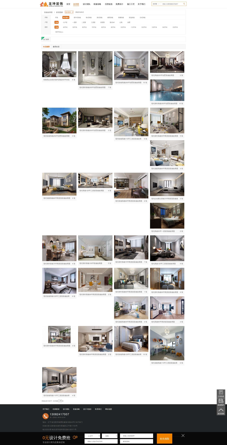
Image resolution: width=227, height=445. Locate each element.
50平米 (75, 27)
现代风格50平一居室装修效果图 (163, 231)
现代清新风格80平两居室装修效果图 (164, 168)
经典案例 (56, 409)
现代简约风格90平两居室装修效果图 (164, 136)
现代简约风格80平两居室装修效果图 (128, 292)
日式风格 (142, 17)
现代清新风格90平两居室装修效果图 (128, 322)
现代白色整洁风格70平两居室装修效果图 (164, 199)
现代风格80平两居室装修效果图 (163, 322)
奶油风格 (132, 17)
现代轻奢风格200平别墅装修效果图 (128, 82)
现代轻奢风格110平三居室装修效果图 (128, 139)
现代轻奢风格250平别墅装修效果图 (57, 136)
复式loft (112, 22)
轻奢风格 (121, 17)
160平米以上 (59, 32)
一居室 (74, 22)
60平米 (84, 27)
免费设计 (119, 4)
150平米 (175, 27)
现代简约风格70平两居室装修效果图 (57, 263)
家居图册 (59, 12)
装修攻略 (97, 4)
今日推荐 (46, 46)
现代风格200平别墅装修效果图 (162, 75)
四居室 (102, 22)
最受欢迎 (56, 46)
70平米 (94, 27)
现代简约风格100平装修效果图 (90, 263)
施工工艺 (131, 4)
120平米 (144, 27)
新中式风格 (77, 17)
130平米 (154, 27)
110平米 (133, 27)
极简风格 (110, 17)
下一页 (52, 401)
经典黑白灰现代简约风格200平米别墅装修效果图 (57, 80)
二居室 (84, 22)
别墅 (128, 22)
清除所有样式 (79, 12)
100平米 (123, 27)
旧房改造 (109, 4)
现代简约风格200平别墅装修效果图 (92, 87)
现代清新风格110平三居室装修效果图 (164, 363)
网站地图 (108, 409)
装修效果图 (48, 12)
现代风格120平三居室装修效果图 (91, 190)
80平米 (103, 27)
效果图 (76, 4)
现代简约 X (69, 12)
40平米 (65, 27)
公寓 (121, 22)
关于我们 (141, 4)
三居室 (93, 22)
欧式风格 (89, 17)
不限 (56, 17)
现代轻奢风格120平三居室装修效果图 (57, 296)
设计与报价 (87, 409)
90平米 (113, 27)
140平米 (164, 27)
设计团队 (86, 4)
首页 (68, 4)
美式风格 (99, 17)
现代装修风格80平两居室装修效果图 (128, 201)
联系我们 (98, 409)
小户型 (65, 22)
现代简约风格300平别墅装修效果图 (164, 103)
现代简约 (66, 17)
